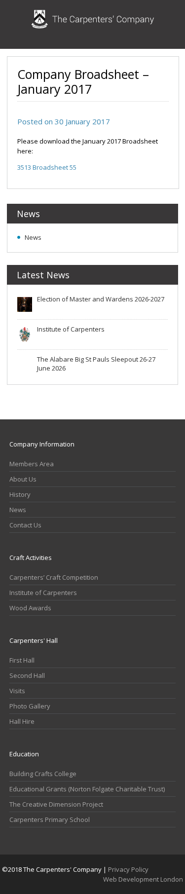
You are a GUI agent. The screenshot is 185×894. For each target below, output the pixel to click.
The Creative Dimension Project (56, 804)
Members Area (31, 463)
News (33, 237)
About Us (23, 479)
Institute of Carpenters (71, 329)
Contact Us (25, 525)
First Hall (22, 660)
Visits (17, 690)
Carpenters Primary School (49, 819)
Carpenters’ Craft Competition (53, 577)
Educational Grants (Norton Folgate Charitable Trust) (87, 788)
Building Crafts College (42, 773)
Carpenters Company (92, 24)
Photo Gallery (29, 706)
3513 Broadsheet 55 (46, 167)
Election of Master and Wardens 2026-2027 (100, 299)
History (20, 494)
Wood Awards (30, 607)
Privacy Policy (128, 869)
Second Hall (27, 675)
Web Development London (143, 879)
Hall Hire (22, 721)
